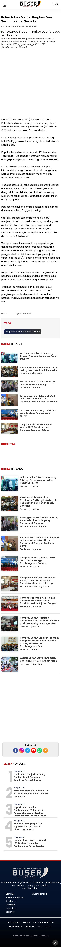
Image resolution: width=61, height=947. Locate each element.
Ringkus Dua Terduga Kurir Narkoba (23, 331)
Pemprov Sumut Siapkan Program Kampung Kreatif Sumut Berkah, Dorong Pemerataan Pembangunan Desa (39, 642)
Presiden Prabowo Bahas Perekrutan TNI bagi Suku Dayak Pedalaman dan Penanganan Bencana (38, 370)
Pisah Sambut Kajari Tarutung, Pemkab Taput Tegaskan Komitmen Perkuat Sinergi (30, 777)
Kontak (49, 926)
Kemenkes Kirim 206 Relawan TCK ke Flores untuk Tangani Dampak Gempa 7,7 (31, 793)
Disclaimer (30, 926)
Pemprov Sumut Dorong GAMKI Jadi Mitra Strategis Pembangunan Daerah (38, 413)
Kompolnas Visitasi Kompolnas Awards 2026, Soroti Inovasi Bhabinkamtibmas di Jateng (35, 427)
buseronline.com (31, 936)
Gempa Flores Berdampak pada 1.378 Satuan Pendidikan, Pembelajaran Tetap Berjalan (30, 843)
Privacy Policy (15, 926)
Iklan (40, 926)
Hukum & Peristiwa (28, 526)
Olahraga (10, 904)
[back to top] (55, 943)
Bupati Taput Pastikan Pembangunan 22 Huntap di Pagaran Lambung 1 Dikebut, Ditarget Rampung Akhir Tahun (30, 811)
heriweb (45, 936)
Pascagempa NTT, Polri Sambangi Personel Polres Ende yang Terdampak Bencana (37, 384)
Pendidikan (25, 549)
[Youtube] (33, 750)
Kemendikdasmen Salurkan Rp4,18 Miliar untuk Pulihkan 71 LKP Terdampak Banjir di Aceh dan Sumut (38, 399)
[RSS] (45, 750)
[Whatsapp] (39, 750)
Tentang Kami (13, 922)
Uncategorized (39, 893)
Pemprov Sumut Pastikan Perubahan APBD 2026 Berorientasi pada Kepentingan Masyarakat (39, 620)
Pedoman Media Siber (43, 922)
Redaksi (26, 922)
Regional (24, 486)
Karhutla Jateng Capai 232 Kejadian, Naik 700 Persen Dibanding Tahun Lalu (28, 826)
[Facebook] (15, 750)
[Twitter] (27, 750)
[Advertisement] (30, 85)
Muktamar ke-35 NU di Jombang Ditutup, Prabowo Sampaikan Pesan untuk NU (38, 356)
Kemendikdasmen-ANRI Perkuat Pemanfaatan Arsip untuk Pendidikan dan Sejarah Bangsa (38, 600)
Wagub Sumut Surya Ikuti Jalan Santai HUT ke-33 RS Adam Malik (38, 659)
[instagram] (21, 750)
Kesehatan (25, 664)
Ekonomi (24, 566)
